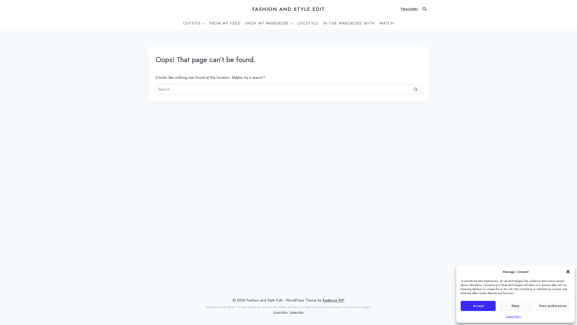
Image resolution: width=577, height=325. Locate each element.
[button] (568, 271)
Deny (515, 305)
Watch (386, 23)
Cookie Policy (513, 317)
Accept (478, 305)
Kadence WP (333, 300)
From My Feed (224, 23)
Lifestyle (308, 23)
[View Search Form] (424, 9)
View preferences (553, 305)
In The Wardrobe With (349, 23)
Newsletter (409, 9)
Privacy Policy (280, 312)
